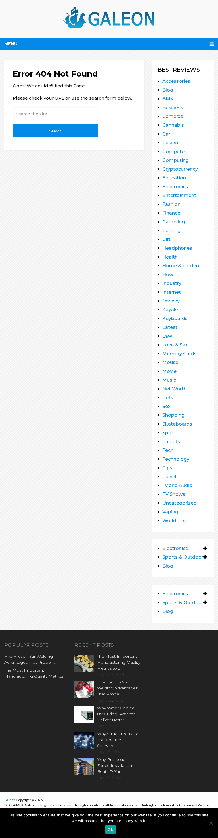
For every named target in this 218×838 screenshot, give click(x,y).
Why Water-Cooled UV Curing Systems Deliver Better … (116, 713)
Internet (171, 292)
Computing (175, 160)
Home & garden (180, 265)
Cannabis (173, 125)
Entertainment (179, 195)
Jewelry (171, 301)
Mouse (170, 362)
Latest (169, 327)
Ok (110, 829)
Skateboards (177, 424)
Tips (167, 468)
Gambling (173, 222)
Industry (171, 283)
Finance (171, 213)
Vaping (170, 512)
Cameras (172, 116)
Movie (169, 371)
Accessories (176, 81)
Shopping (173, 415)
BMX (167, 98)
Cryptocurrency (180, 169)
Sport (168, 432)
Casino (170, 142)
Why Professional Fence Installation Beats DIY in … (114, 765)
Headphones (177, 248)
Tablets (171, 441)
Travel (169, 476)
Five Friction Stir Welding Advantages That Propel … (29, 659)
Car (166, 134)
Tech (167, 450)
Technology (175, 459)
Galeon (9, 800)
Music (169, 380)
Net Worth (174, 389)
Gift (166, 239)
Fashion (171, 204)
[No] (211, 823)
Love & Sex (175, 345)
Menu (11, 43)
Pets (167, 397)
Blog (167, 90)
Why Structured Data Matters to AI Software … (117, 739)
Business (172, 107)
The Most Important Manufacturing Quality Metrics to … (33, 676)
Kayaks (170, 309)
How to (170, 274)
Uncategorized (179, 503)
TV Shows (173, 494)
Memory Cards (179, 353)
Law (167, 336)
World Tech (175, 520)
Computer (174, 151)
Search (55, 131)
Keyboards (175, 318)
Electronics (175, 186)
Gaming (171, 230)
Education (174, 178)
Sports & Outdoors (184, 557)
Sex (166, 406)
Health (170, 257)
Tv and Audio (177, 485)
